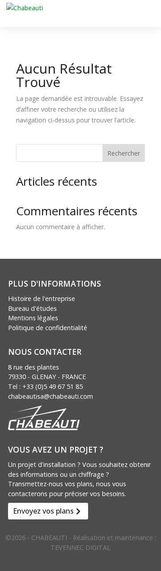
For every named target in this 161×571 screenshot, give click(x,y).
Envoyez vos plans (43, 511)
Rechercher (123, 153)
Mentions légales (33, 318)
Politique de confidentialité (47, 327)
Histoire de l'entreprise (41, 298)
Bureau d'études (32, 308)
